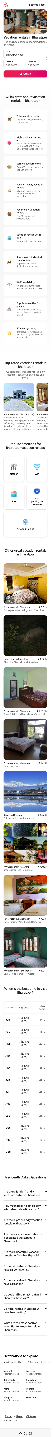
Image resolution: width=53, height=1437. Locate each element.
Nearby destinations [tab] (13, 1362)
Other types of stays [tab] (38, 1362)
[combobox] (25, 54)
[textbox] (14, 65)
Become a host (37, 4)
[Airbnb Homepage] (6, 4)
